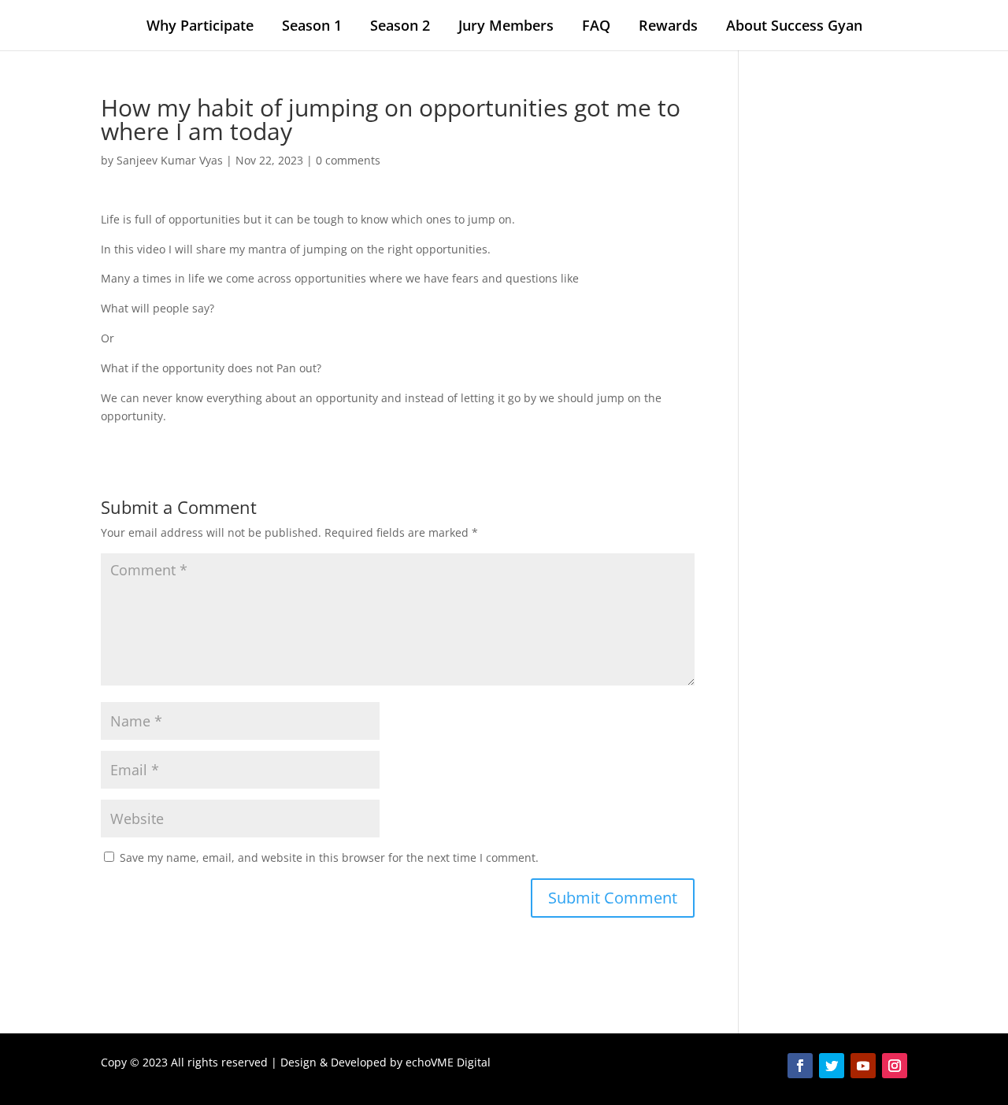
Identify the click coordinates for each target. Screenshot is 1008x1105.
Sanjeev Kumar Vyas (170, 160)
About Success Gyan (794, 25)
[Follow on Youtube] (863, 1065)
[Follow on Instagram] (894, 1065)
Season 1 (312, 25)
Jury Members (506, 25)
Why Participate (200, 25)
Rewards (668, 25)
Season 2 (400, 25)
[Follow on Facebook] (800, 1065)
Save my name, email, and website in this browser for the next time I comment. (329, 857)
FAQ (596, 25)
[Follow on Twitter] (831, 1065)
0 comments (348, 160)
